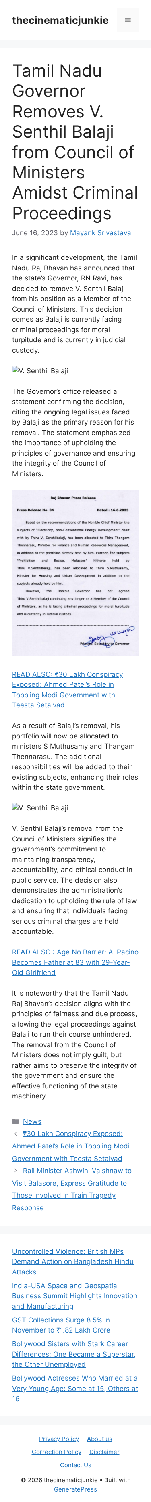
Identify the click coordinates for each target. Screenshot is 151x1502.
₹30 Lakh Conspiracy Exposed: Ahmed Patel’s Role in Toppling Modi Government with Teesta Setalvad (71, 1146)
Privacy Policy (59, 1439)
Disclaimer (104, 1452)
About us (99, 1439)
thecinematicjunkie (60, 20)
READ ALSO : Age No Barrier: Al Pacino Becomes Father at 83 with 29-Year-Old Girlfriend (75, 962)
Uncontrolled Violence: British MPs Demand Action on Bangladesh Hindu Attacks (73, 1261)
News (32, 1121)
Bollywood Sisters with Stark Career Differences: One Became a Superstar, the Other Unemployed (74, 1354)
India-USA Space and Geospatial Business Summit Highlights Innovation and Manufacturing (74, 1296)
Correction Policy (56, 1452)
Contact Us (75, 1465)
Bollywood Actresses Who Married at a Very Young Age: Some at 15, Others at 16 (75, 1388)
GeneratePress (75, 1489)
